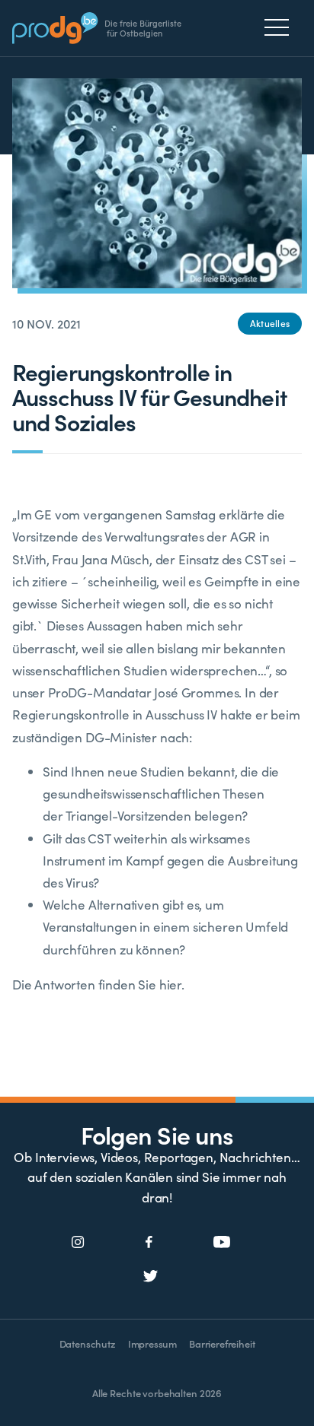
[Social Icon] (78, 1243)
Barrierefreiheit (222, 1343)
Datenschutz (87, 1343)
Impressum (152, 1343)
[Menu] (281, 27)
